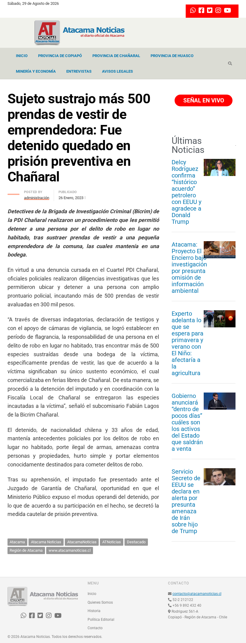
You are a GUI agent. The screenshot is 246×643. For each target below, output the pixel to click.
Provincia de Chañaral (116, 55)
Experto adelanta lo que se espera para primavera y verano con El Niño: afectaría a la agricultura (187, 343)
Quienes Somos (100, 602)
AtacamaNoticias (82, 542)
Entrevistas (79, 71)
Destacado (136, 542)
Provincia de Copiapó (60, 55)
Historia (94, 611)
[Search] (230, 63)
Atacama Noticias (46, 542)
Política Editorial (101, 619)
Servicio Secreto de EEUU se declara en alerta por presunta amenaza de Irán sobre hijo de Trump (186, 501)
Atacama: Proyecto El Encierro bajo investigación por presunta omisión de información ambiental (189, 267)
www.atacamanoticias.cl (70, 550)
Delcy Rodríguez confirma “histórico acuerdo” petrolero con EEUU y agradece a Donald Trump (186, 192)
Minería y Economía (36, 71)
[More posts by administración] (14, 192)
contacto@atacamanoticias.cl (196, 594)
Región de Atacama (26, 550)
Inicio (22, 55)
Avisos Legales (117, 71)
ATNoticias (111, 542)
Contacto (95, 628)
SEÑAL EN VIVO (203, 100)
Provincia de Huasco (172, 55)
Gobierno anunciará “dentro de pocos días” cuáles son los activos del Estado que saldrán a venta (187, 422)
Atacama (17, 542)
